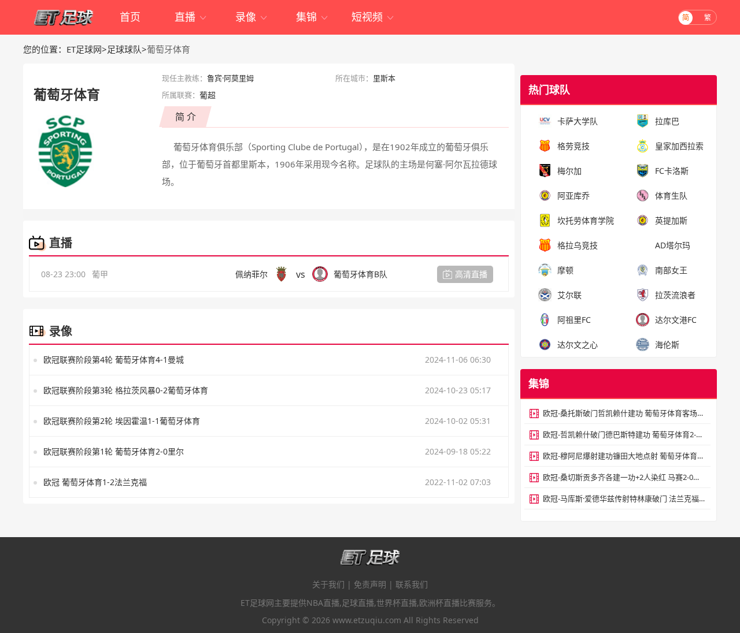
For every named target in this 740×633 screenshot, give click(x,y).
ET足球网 (84, 49)
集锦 (312, 17)
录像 (251, 17)
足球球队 (124, 49)
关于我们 (328, 584)
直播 (191, 17)
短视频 (373, 17)
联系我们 (411, 584)
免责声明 (370, 584)
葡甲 (100, 274)
